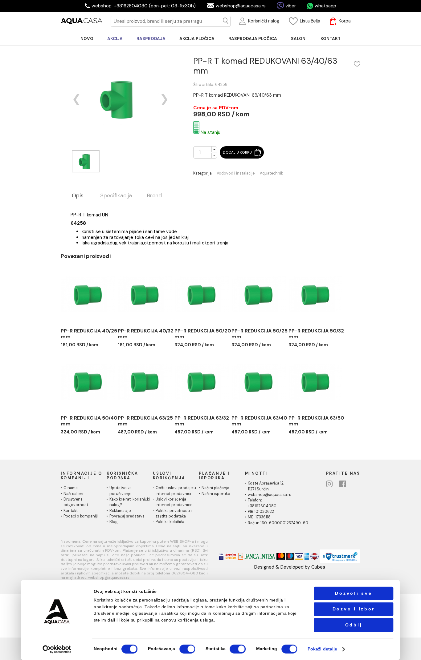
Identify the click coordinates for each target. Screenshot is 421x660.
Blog (113, 521)
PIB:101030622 (261, 511)
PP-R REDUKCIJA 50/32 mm (316, 334)
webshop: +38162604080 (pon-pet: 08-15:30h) (144, 6)
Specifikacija (116, 195)
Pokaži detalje (322, 649)
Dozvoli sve (353, 593)
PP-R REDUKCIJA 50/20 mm (202, 334)
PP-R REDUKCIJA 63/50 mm (316, 421)
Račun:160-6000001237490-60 (278, 523)
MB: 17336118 (259, 517)
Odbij (353, 624)
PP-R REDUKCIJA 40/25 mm (89, 334)
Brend (154, 195)
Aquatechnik (271, 173)
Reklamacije (120, 510)
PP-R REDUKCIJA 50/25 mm (259, 334)
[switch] (187, 649)
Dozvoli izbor (354, 609)
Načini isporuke (216, 493)
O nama (70, 487)
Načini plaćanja (215, 487)
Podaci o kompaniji (80, 516)
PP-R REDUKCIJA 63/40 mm (259, 421)
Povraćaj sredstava (127, 516)
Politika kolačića (170, 521)
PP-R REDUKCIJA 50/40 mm (89, 421)
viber (290, 6)
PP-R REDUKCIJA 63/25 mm (145, 421)
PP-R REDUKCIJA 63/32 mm (201, 421)
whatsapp (325, 6)
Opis (78, 195)
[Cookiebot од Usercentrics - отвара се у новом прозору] (57, 649)
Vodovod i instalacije (236, 173)
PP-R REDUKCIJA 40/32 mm (146, 334)
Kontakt (70, 510)
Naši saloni (73, 493)
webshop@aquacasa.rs (241, 6)
